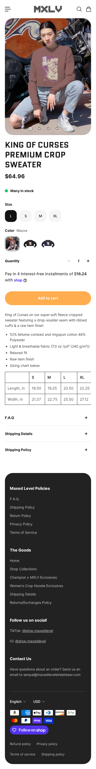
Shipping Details (18, 434)
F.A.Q (9, 417)
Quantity (12, 261)
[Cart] (88, 9)
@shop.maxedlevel (37, 631)
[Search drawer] (79, 9)
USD (36, 701)
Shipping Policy (18, 450)
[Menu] (8, 9)
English (15, 701)
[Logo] (48, 9)
